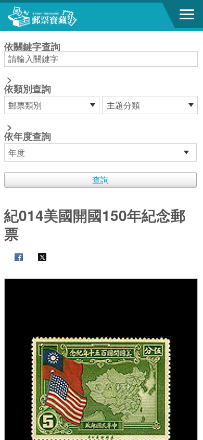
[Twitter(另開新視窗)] (37, 257)
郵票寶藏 (65, 16)
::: (7, 35)
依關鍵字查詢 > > (32, 92)
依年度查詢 (27, 136)
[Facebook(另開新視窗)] (13, 257)
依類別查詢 (27, 88)
